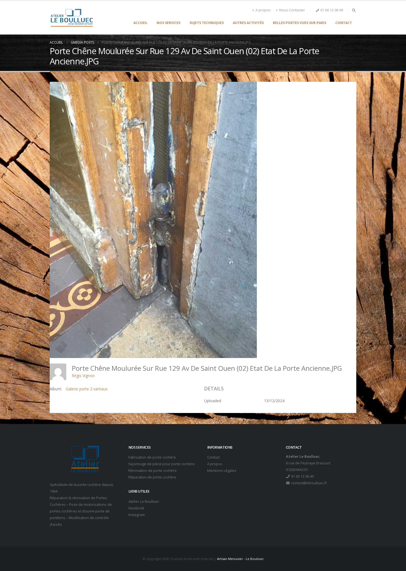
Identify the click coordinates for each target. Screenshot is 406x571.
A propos (263, 10)
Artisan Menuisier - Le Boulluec (240, 559)
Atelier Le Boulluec (143, 501)
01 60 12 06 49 (331, 10)
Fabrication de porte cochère (152, 457)
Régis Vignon (83, 375)
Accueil (140, 22)
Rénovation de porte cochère (152, 470)
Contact (343, 22)
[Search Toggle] (353, 10)
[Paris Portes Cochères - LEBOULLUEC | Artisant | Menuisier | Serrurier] (72, 17)
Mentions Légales (221, 470)
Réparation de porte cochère (152, 477)
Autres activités (248, 22)
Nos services (168, 22)
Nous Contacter (292, 10)
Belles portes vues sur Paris (299, 22)
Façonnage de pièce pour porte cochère (161, 464)
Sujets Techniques (206, 22)
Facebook (136, 508)
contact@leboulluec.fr (308, 483)
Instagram (136, 514)
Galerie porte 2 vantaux (86, 388)
